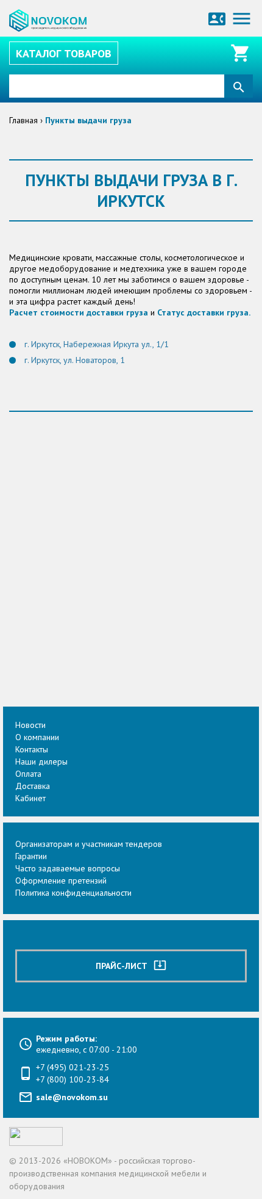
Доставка (32, 785)
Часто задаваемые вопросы (67, 868)
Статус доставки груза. (203, 312)
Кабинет (30, 798)
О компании (37, 737)
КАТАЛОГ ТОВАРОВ (64, 53)
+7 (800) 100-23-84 (72, 1079)
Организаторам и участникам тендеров (88, 843)
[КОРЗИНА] (241, 53)
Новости (30, 724)
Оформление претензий (61, 880)
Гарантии (31, 856)
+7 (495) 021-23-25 (72, 1067)
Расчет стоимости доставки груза (78, 312)
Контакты (31, 749)
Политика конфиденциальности (73, 892)
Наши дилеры (41, 761)
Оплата (28, 773)
